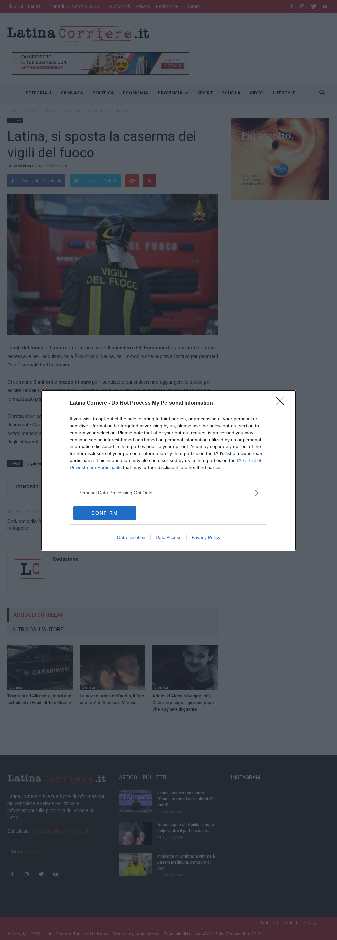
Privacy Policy (206, 537)
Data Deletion (131, 537)
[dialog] (168, 470)
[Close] (282, 403)
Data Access (168, 537)
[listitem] (168, 492)
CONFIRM (104, 513)
